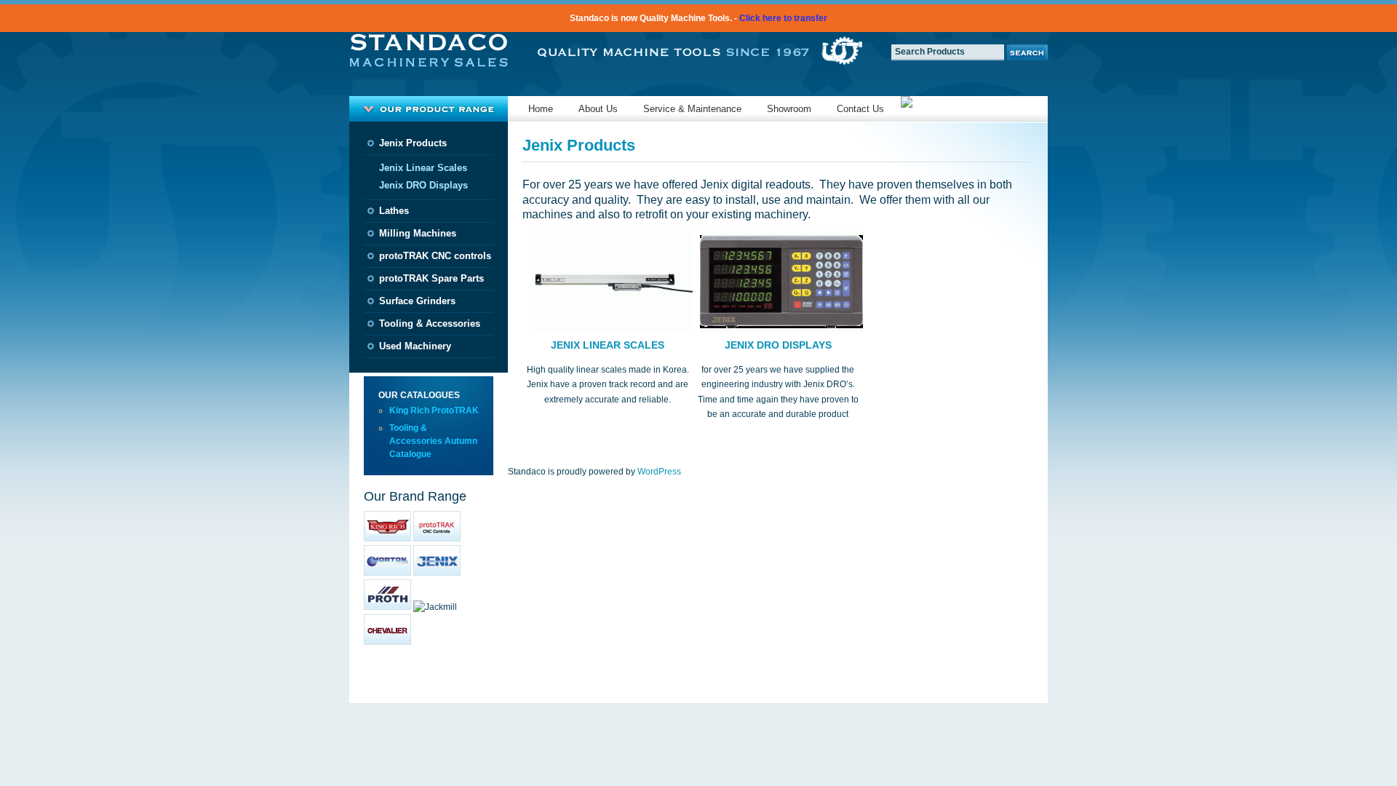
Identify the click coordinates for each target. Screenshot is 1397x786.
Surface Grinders (417, 300)
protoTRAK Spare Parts (431, 278)
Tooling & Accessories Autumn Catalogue (433, 441)
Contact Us (860, 108)
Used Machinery (415, 346)
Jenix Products (413, 143)
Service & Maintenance (692, 108)
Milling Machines (417, 233)
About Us (598, 108)
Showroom (789, 108)
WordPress (659, 472)
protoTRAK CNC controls (435, 255)
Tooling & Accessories (429, 323)
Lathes (394, 210)
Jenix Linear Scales (423, 167)
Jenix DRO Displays (423, 185)
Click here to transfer (783, 18)
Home (540, 108)
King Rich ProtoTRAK (434, 410)
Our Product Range (428, 109)
